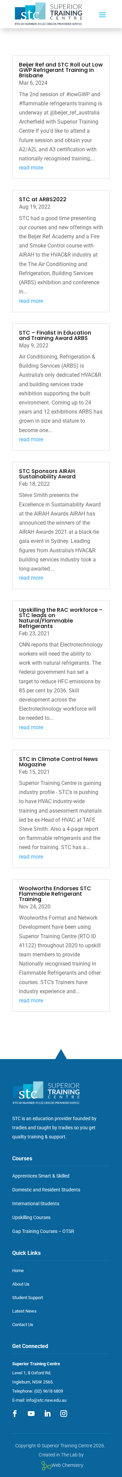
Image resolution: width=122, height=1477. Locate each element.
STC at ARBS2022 (42, 199)
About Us (20, 1284)
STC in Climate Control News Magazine (58, 761)
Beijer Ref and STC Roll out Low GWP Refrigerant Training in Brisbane (61, 70)
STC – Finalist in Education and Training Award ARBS (55, 335)
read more (31, 167)
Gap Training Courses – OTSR (43, 1231)
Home (18, 1270)
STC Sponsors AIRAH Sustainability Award (47, 473)
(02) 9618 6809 (48, 1391)
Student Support (27, 1297)
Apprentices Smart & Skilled (40, 1176)
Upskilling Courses (31, 1217)
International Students (35, 1203)
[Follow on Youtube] (31, 1413)
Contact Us (22, 1324)
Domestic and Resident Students (46, 1189)
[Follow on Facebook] (15, 1413)
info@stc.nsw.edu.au (46, 1400)
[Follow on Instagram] (63, 1413)
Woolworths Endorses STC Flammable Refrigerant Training (55, 894)
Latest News (24, 1311)
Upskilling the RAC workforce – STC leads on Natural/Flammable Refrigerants (61, 618)
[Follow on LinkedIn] (47, 1413)
